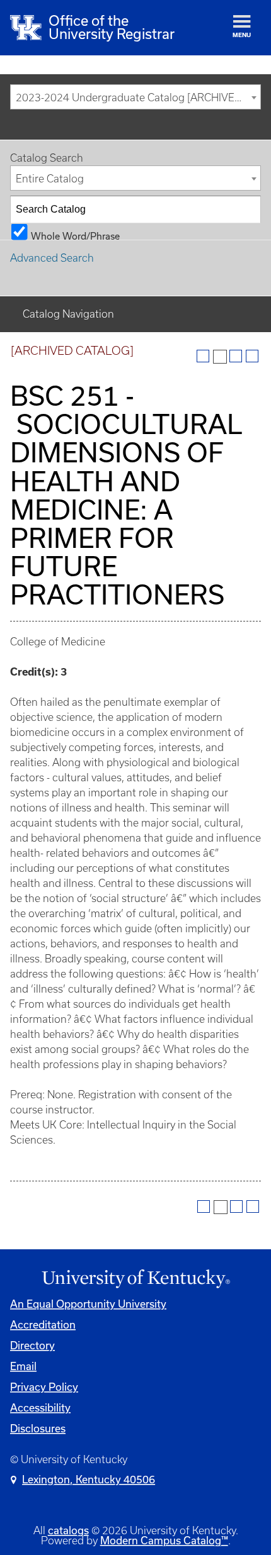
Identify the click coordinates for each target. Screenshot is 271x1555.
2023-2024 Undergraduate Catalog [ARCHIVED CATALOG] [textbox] (138, 97)
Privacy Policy (44, 1387)
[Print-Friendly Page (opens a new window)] (235, 356)
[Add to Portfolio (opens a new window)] (203, 356)
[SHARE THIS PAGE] (220, 357)
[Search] (247, 209)
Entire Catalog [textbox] (50, 178)
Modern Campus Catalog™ (164, 1540)
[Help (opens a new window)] (252, 356)
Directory (32, 1345)
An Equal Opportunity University (88, 1304)
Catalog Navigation (68, 314)
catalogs (68, 1530)
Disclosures (38, 1428)
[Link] (135, 1279)
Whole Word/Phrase (75, 235)
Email (23, 1366)
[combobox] (135, 96)
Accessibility (40, 1407)
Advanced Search (52, 258)
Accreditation (43, 1324)
